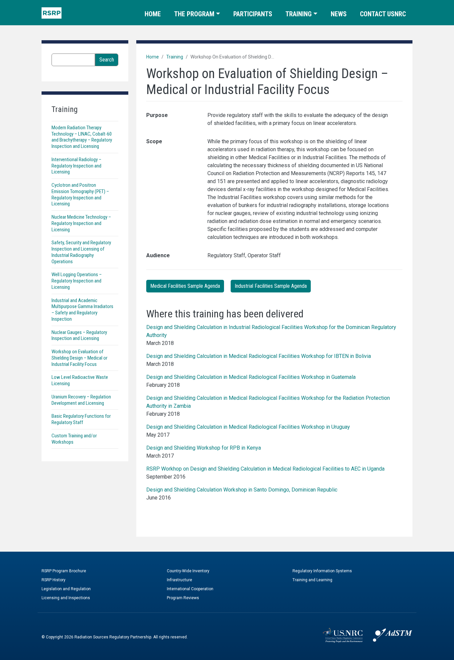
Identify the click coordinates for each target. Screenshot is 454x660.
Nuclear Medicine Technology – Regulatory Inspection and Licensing (81, 223)
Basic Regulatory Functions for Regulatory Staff (81, 419)
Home (153, 14)
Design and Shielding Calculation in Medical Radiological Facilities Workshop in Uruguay (248, 427)
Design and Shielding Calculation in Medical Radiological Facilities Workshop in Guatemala (251, 377)
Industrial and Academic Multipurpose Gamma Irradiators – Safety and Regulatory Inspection (82, 309)
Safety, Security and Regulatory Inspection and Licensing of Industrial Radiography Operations (81, 252)
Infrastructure (179, 580)
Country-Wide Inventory (188, 571)
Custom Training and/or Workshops (74, 439)
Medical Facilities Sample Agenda (185, 286)
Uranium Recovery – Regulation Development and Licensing (81, 400)
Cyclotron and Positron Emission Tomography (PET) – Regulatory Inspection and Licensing (80, 194)
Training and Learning (312, 580)
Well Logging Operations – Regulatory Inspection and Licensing (77, 281)
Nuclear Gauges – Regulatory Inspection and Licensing (79, 335)
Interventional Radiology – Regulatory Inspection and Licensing (76, 166)
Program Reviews (183, 598)
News (339, 14)
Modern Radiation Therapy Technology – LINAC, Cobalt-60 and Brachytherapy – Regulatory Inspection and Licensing (82, 137)
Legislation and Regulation (66, 589)
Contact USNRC (383, 14)
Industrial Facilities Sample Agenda (271, 286)
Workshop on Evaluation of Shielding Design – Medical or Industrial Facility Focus (79, 358)
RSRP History (53, 580)
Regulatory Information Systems (322, 571)
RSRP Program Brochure (64, 571)
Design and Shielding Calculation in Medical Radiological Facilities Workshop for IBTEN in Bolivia (258, 356)
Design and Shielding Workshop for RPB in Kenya (203, 448)
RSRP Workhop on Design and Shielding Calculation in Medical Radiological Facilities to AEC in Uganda (265, 469)
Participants (252, 14)
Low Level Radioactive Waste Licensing (80, 380)
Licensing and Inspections (66, 598)
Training (298, 14)
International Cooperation (190, 589)
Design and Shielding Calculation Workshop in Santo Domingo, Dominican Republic (241, 490)
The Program (194, 14)
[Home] (51, 13)
